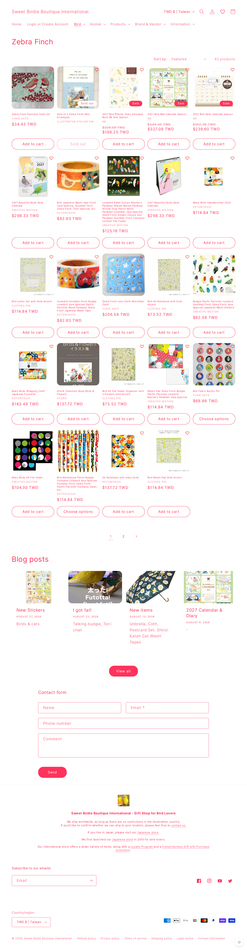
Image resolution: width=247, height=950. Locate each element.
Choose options (214, 419)
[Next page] (136, 536)
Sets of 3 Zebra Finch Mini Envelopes (73, 116)
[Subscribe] (91, 880)
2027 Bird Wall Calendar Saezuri (167, 114)
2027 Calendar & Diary (204, 612)
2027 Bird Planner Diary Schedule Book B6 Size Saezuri (122, 116)
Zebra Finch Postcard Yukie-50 (31, 114)
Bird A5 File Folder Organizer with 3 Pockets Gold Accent (123, 393)
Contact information (211, 938)
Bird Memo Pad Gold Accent (165, 477)
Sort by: (160, 59)
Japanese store (147, 832)
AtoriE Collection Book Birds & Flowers (75, 393)
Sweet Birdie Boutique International (48, 938)
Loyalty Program (142, 846)
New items (141, 610)
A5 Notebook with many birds (120, 477)
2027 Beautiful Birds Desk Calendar (27, 204)
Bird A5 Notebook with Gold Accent (165, 303)
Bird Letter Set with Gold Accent (32, 301)
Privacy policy (110, 938)
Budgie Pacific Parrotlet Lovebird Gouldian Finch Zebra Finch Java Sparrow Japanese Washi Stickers (213, 304)
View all (123, 671)
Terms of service (135, 938)
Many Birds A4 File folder (27, 477)
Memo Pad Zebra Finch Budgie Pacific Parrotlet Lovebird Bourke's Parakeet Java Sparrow (167, 394)
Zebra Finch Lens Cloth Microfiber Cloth (123, 303)
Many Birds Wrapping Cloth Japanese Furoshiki (28, 393)
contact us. (178, 825)
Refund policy (86, 938)
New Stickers (30, 610)
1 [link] (111, 536)
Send (52, 772)
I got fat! (82, 610)
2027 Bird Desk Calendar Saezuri (213, 114)
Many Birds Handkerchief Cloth (212, 202)
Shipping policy (161, 938)
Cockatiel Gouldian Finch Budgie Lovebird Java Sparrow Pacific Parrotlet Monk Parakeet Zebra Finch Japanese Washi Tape (77, 306)
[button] (79, 24)
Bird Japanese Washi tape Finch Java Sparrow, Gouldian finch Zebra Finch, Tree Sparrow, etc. (76, 205)
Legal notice (185, 938)
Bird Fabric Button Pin (206, 391)
